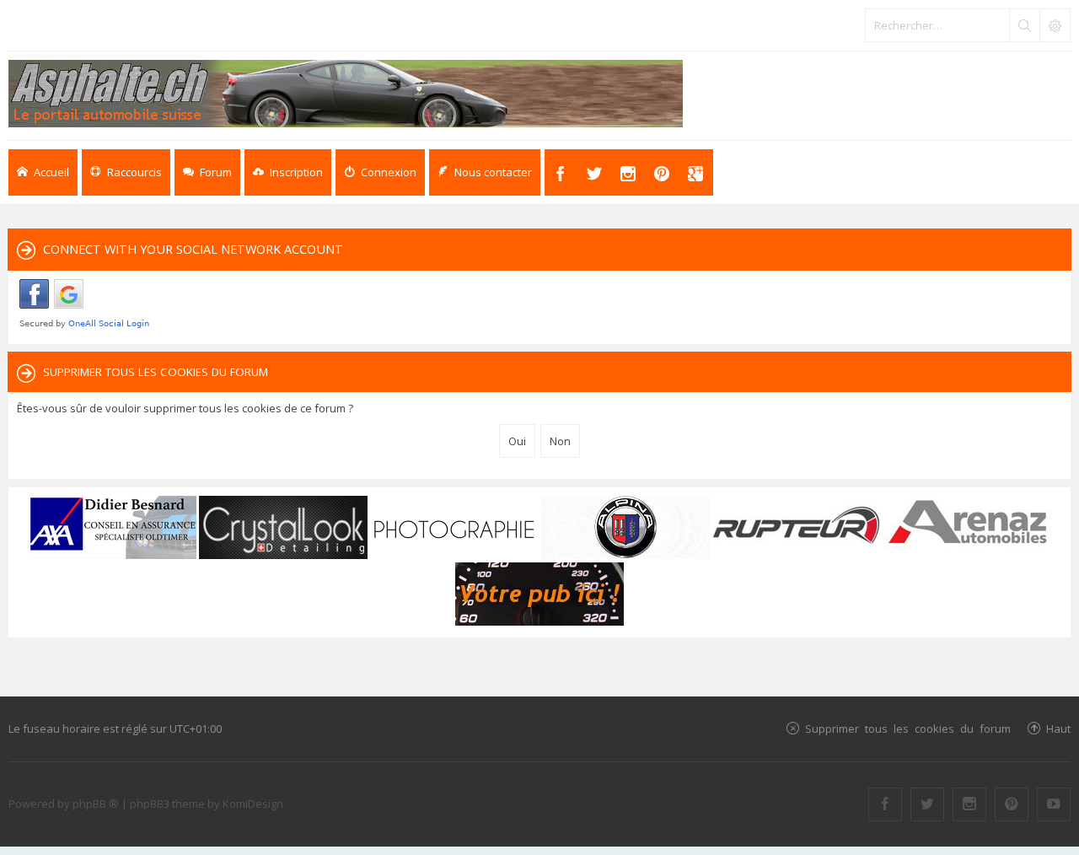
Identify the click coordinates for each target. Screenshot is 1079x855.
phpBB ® (95, 803)
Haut (1058, 728)
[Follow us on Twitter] (927, 804)
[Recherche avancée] (1054, 25)
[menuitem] (287, 172)
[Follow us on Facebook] (885, 804)
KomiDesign (253, 803)
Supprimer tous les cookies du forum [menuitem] (908, 728)
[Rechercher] (1024, 25)
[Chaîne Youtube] (1054, 804)
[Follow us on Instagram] (969, 804)
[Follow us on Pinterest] (1011, 804)
